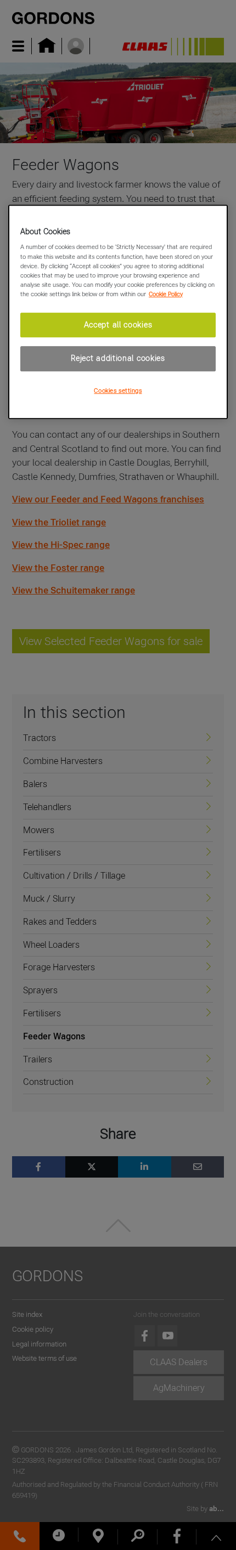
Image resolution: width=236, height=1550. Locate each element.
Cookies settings (118, 390)
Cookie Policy (166, 294)
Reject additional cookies (118, 358)
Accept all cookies (118, 324)
